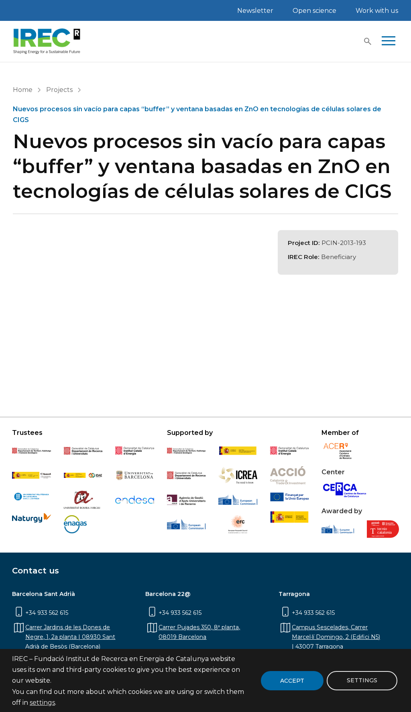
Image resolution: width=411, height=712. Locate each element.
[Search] (367, 41)
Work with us (377, 10)
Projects (59, 90)
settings (42, 702)
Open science (314, 10)
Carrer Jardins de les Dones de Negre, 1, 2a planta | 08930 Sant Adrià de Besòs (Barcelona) (70, 637)
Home (23, 90)
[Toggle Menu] (388, 41)
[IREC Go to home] (47, 41)
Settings (362, 680)
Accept (292, 680)
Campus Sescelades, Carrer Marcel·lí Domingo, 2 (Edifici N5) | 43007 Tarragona (336, 637)
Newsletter (255, 10)
